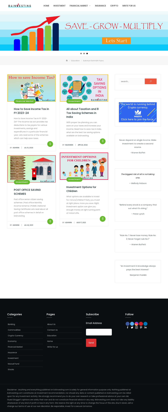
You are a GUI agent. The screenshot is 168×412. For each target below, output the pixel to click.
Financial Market (79, 5)
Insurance (100, 5)
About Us (51, 324)
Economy (12, 341)
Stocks (11, 369)
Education (51, 335)
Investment (59, 5)
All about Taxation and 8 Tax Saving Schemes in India (82, 113)
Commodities (14, 330)
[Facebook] (128, 327)
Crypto (114, 5)
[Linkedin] (145, 327)
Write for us (129, 5)
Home (46, 5)
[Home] (67, 60)
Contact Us (52, 330)
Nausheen (67, 145)
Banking (11, 324)
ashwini (14, 148)
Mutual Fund (13, 364)
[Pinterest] (141, 327)
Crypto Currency (15, 335)
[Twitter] (132, 327)
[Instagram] (136, 327)
